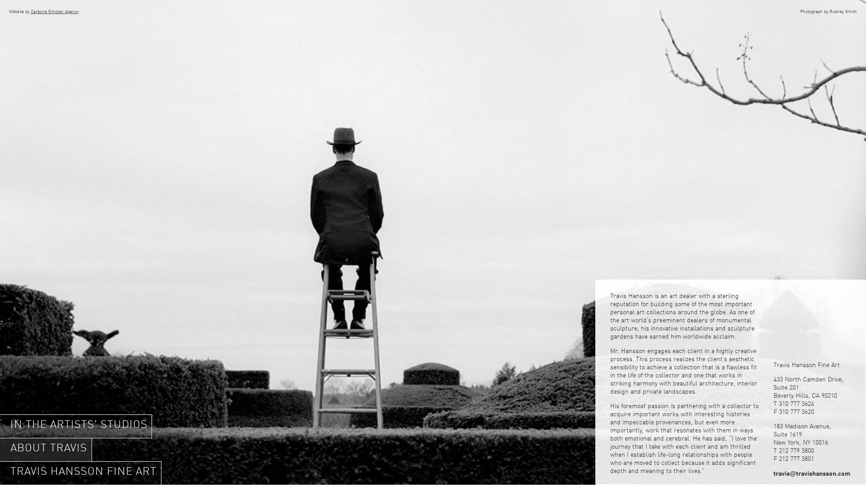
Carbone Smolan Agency (55, 11)
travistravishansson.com (812, 474)
